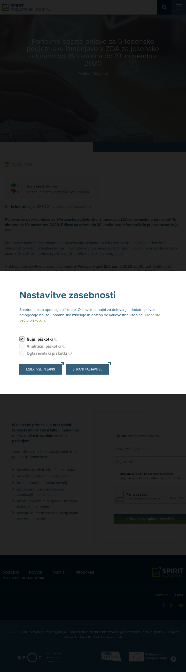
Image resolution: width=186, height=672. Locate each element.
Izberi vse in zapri (40, 369)
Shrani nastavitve (87, 369)
